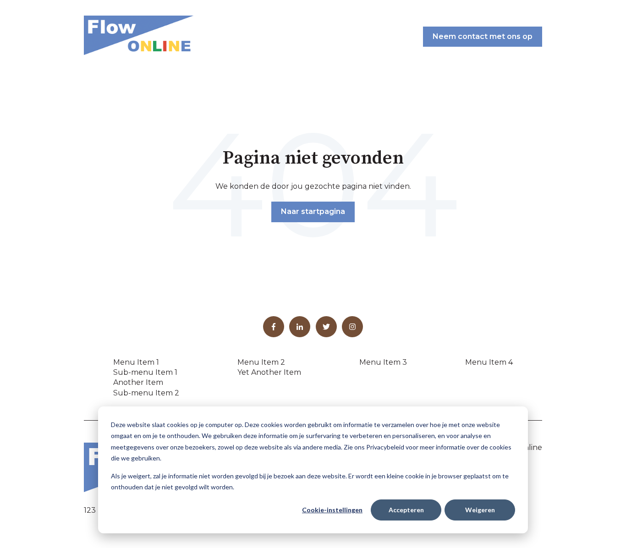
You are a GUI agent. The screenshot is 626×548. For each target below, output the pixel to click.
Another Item (138, 382)
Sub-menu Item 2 (146, 393)
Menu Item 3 (383, 362)
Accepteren (406, 510)
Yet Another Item (269, 372)
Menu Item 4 (489, 362)
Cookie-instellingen (332, 510)
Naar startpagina (313, 211)
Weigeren (480, 510)
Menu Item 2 (261, 362)
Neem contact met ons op (483, 36)
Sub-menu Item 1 (145, 372)
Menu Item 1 (136, 362)
